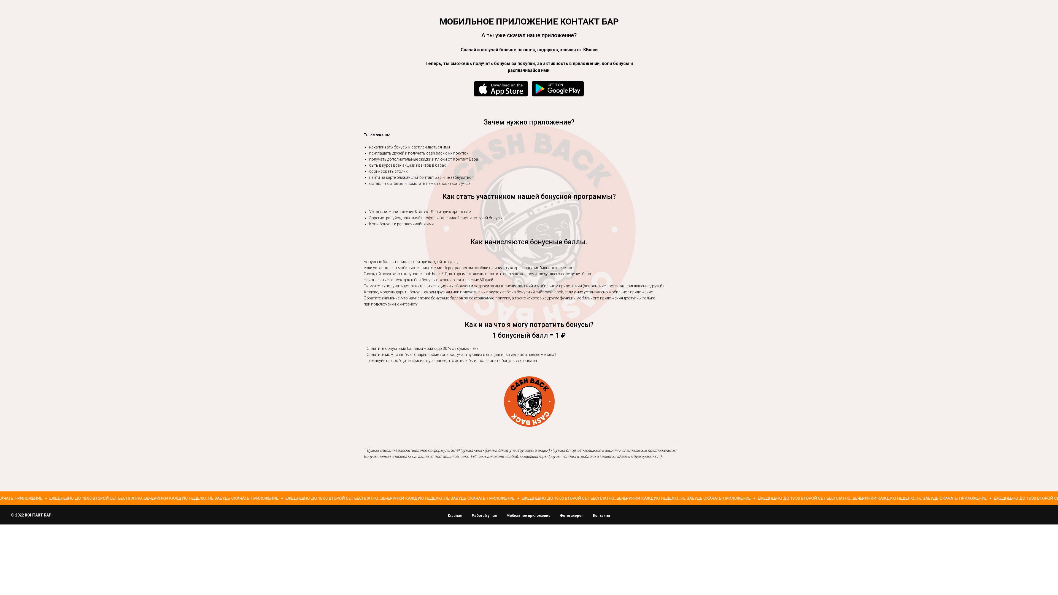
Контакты (601, 515)
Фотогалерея (572, 515)
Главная (455, 515)
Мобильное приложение (528, 515)
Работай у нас (484, 515)
